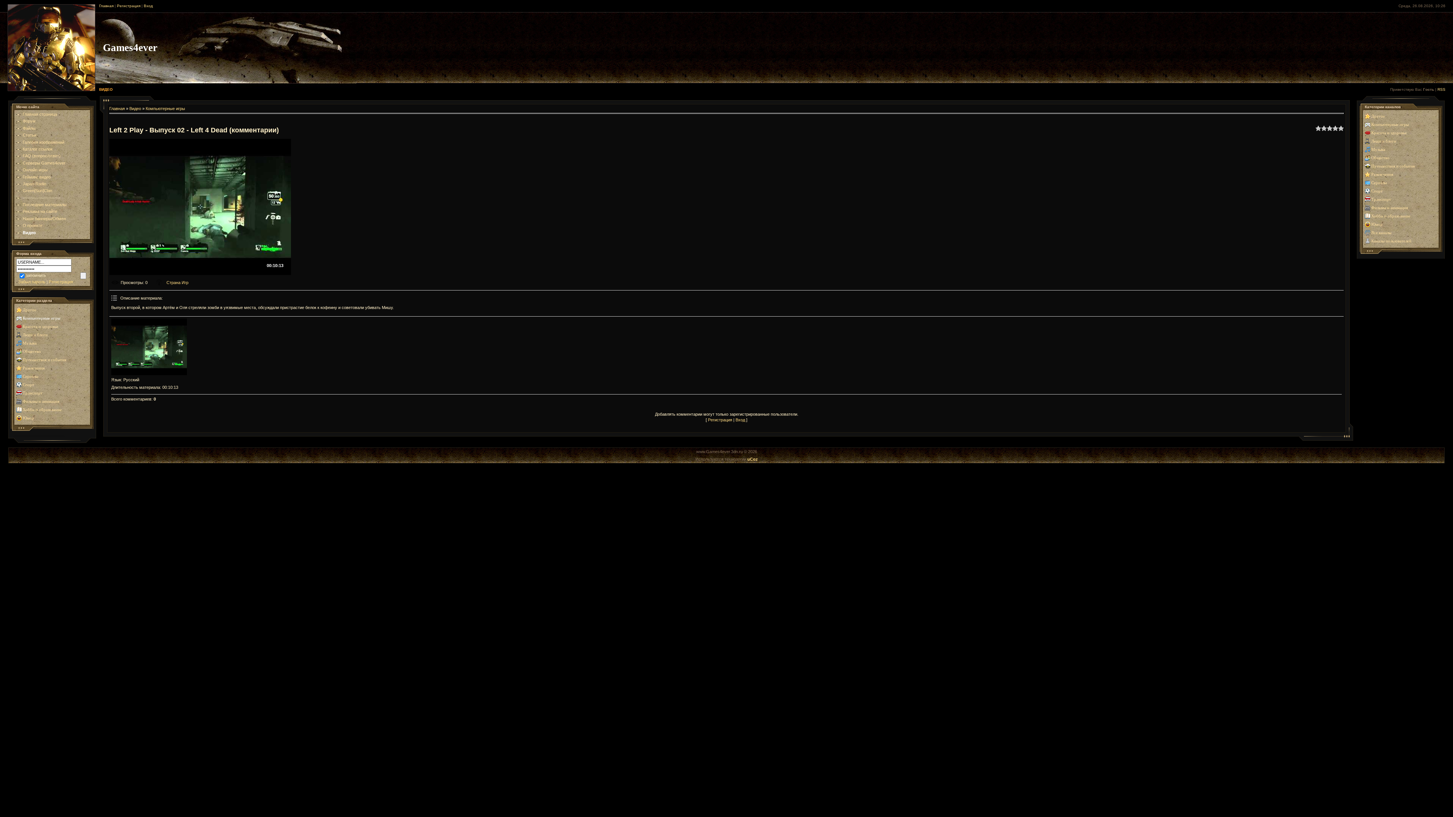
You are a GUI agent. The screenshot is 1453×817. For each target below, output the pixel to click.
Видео (135, 108)
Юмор (28, 418)
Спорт (28, 385)
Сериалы (30, 376)
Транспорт (32, 393)
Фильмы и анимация (41, 401)
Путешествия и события (44, 360)
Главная (106, 6)
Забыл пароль (31, 282)
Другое (29, 310)
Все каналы (1381, 233)
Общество (32, 351)
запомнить (36, 275)
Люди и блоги (35, 335)
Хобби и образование (42, 410)
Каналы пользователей (1391, 241)
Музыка (30, 343)
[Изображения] (149, 346)
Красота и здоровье (40, 327)
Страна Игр (177, 282)
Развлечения (34, 368)
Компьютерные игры (41, 318)
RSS (1441, 89)
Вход (148, 6)
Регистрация (128, 6)
